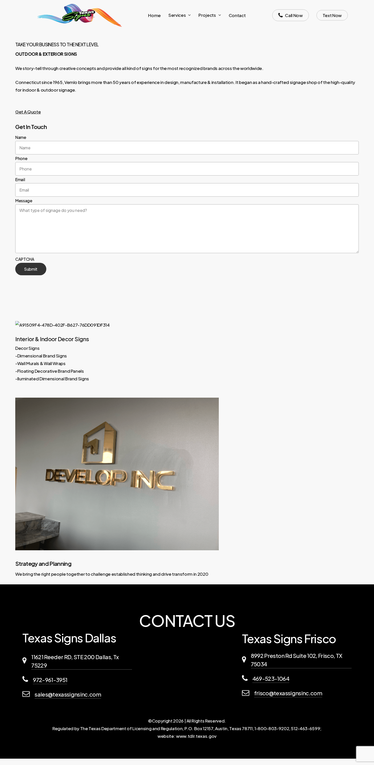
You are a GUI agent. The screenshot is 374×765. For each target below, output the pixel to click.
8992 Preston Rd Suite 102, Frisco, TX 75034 (296, 660)
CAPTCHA (24, 259)
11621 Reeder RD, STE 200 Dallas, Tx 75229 (75, 661)
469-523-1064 (270, 678)
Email (20, 179)
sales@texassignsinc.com (68, 694)
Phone (21, 158)
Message (23, 200)
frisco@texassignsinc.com (288, 693)
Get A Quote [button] (28, 111)
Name (20, 137)
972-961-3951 (50, 679)
